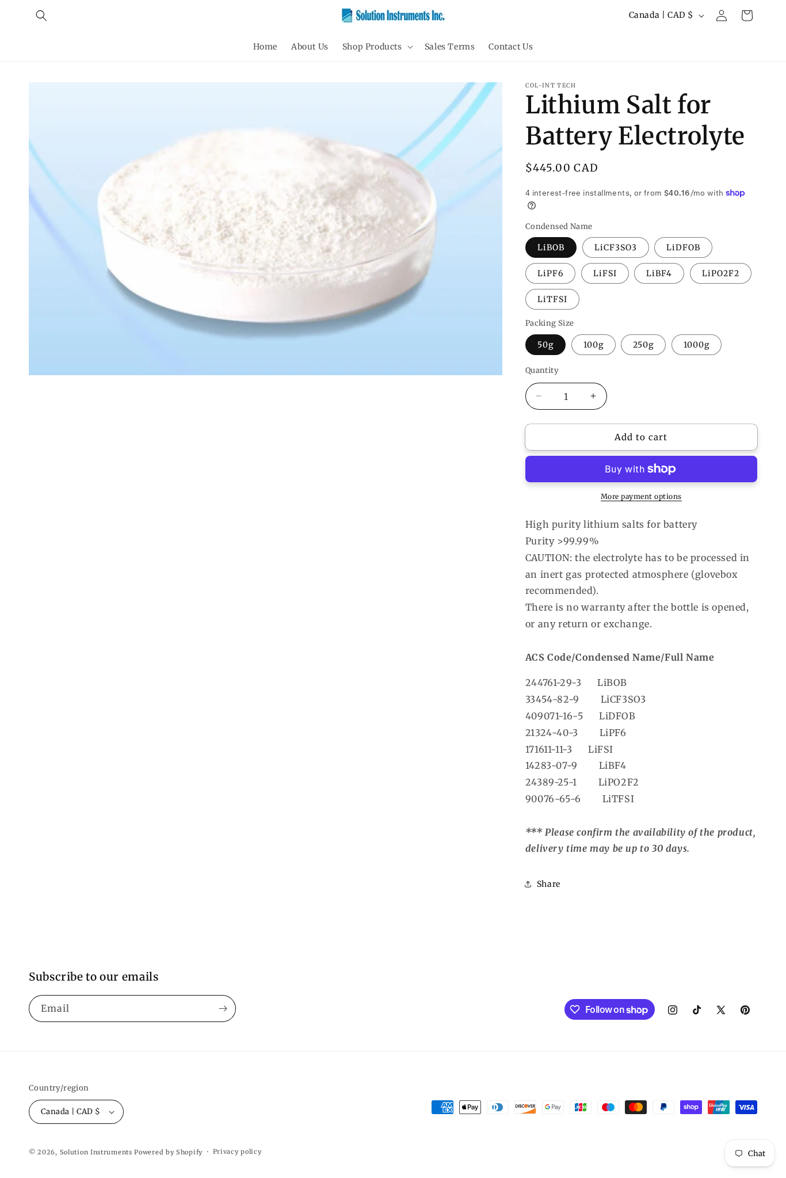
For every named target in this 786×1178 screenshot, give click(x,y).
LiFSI (605, 273)
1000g (696, 344)
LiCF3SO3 (615, 247)
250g (643, 344)
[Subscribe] (222, 1008)
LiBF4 (659, 273)
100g (593, 344)
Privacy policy (237, 1151)
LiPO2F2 (720, 273)
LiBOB (550, 247)
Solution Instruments (96, 1152)
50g (545, 344)
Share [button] (548, 883)
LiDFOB (683, 247)
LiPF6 (550, 273)
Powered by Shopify (168, 1152)
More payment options (641, 496)
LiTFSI (552, 299)
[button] (41, 15)
